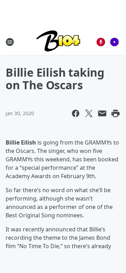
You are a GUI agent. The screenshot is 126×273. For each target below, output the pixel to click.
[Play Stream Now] (114, 42)
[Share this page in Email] (102, 113)
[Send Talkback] (101, 42)
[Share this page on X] (89, 113)
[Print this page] (115, 113)
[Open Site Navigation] (10, 42)
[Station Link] (58, 41)
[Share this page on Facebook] (75, 113)
